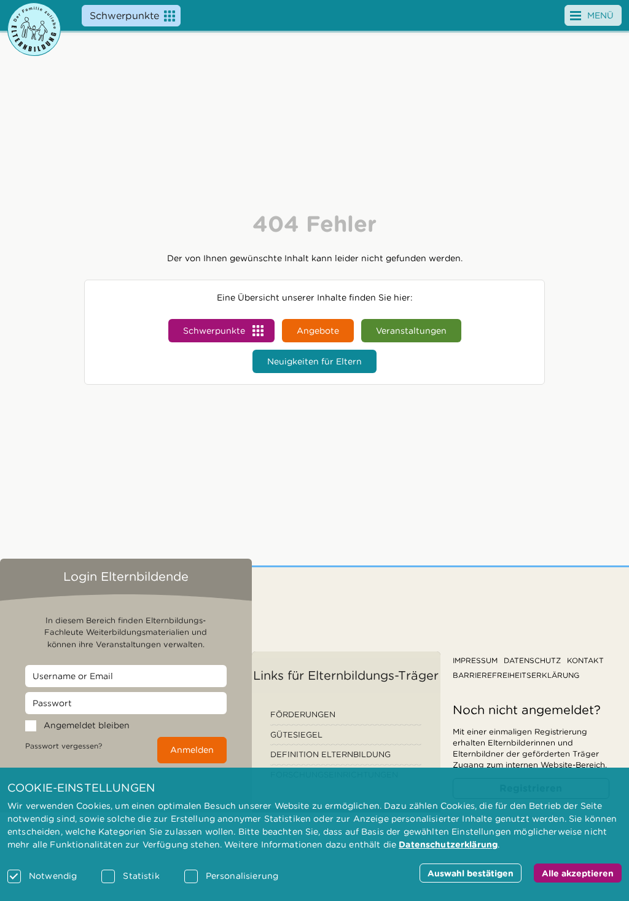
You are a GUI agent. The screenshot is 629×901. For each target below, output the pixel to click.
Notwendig (53, 876)
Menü (600, 15)
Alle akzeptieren (578, 873)
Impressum (475, 660)
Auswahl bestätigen (471, 873)
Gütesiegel (296, 734)
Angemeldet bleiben (87, 725)
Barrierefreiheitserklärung (516, 675)
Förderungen (302, 714)
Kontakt (585, 660)
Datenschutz (532, 660)
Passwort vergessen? (63, 745)
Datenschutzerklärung (448, 844)
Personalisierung (242, 876)
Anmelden (192, 750)
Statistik (141, 876)
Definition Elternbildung (330, 754)
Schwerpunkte (124, 16)
